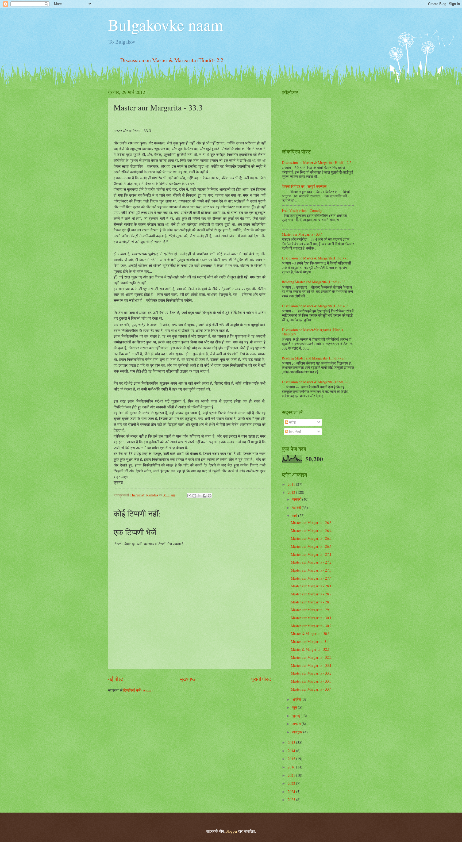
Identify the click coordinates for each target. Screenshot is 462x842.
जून (295, 707)
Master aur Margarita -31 (309, 641)
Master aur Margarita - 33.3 (311, 681)
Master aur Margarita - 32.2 (311, 657)
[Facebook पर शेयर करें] (204, 495)
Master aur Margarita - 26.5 (311, 538)
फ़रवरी (297, 507)
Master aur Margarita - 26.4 (311, 530)
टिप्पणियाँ (294, 431)
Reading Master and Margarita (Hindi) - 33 (313, 281)
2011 (292, 484)
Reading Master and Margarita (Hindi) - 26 (313, 358)
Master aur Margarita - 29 (310, 609)
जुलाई (296, 715)
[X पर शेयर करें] (199, 495)
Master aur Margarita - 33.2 (311, 673)
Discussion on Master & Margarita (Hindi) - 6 (315, 381)
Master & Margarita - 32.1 (310, 649)
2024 (292, 791)
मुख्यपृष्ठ (187, 679)
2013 (292, 742)
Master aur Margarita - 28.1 (311, 585)
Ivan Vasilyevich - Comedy (302, 210)
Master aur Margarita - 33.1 (311, 665)
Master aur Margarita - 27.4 (311, 578)
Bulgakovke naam (165, 24)
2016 (292, 767)
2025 (292, 799)
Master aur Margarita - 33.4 (302, 234)
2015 (292, 758)
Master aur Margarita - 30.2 (311, 625)
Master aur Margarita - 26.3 (311, 522)
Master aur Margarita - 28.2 (311, 593)
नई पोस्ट (116, 679)
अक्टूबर (297, 731)
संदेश (292, 422)
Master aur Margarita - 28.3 (311, 601)
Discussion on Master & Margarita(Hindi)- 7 (315, 305)
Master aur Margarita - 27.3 (311, 570)
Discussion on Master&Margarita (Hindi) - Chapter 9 (313, 332)
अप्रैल (297, 699)
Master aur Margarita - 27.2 (311, 562)
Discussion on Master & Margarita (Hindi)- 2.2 (171, 60)
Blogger (231, 831)
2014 (292, 750)
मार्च (295, 515)
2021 (292, 775)
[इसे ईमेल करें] (189, 495)
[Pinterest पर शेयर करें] (209, 495)
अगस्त (297, 723)
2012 (292, 492)
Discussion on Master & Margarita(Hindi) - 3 (315, 258)
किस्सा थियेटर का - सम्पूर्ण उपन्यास (304, 186)
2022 (292, 783)
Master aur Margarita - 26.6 (311, 546)
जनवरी (297, 499)
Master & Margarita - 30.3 (310, 633)
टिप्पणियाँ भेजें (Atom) (138, 690)
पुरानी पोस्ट (261, 679)
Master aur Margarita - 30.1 (311, 617)
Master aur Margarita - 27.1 (311, 554)
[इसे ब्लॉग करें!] (194, 495)
